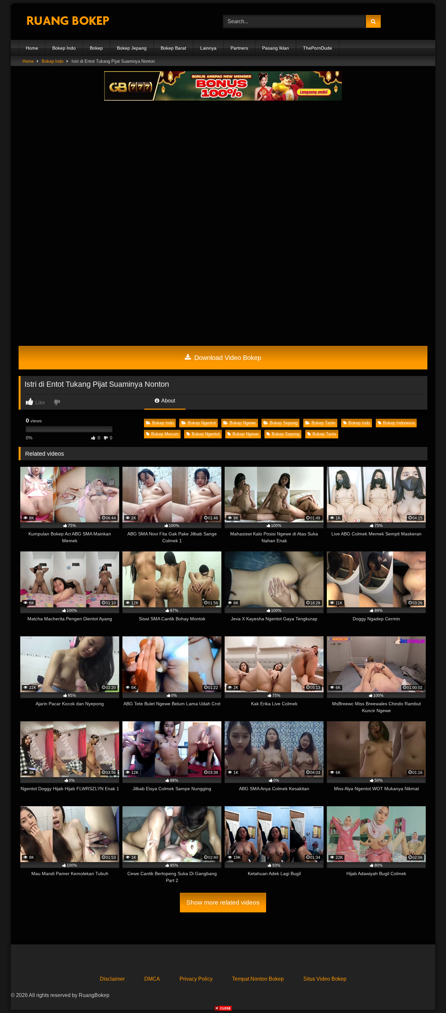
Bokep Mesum (165, 434)
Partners (239, 48)
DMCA (152, 979)
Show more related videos (223, 902)
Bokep (96, 48)
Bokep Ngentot (202, 422)
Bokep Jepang (132, 48)
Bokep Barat (173, 48)
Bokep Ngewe (243, 422)
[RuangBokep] (68, 22)
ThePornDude (317, 48)
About (167, 400)
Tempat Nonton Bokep (258, 979)
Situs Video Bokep (324, 979)
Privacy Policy (196, 979)
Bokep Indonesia (399, 422)
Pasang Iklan (275, 48)
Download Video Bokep (226, 357)
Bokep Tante (323, 422)
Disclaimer (112, 979)
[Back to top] (426, 993)
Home (32, 48)
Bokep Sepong (283, 422)
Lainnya (208, 48)
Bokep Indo (64, 48)
